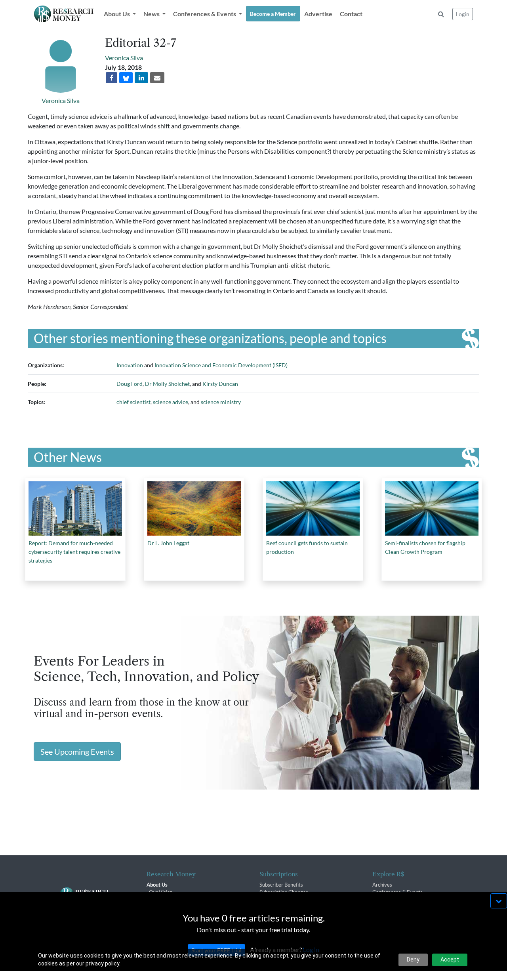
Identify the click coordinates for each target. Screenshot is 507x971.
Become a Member (273, 13)
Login (462, 14)
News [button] (152, 13)
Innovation (129, 365)
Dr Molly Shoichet (167, 383)
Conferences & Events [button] (205, 13)
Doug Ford (129, 383)
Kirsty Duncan (220, 383)
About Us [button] (117, 13)
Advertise (318, 13)
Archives (382, 884)
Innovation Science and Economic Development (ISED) (221, 365)
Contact (351, 13)
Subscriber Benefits (281, 884)
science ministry (221, 402)
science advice (170, 402)
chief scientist (133, 402)
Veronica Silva (61, 100)
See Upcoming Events (77, 751)
